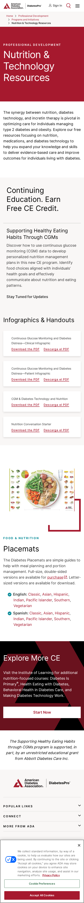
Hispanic (61, 594)
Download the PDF (25, 349)
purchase (55, 577)
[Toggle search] (68, 5)
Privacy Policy (51, 875)
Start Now (42, 712)
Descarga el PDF (56, 349)
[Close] (79, 845)
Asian (47, 594)
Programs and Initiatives (25, 19)
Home (9, 15)
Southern (62, 600)
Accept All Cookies (42, 895)
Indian (18, 600)
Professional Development (33, 15)
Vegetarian (22, 606)
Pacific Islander (39, 600)
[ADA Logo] (22, 5)
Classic (34, 594)
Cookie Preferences (42, 883)
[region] (42, 871)
